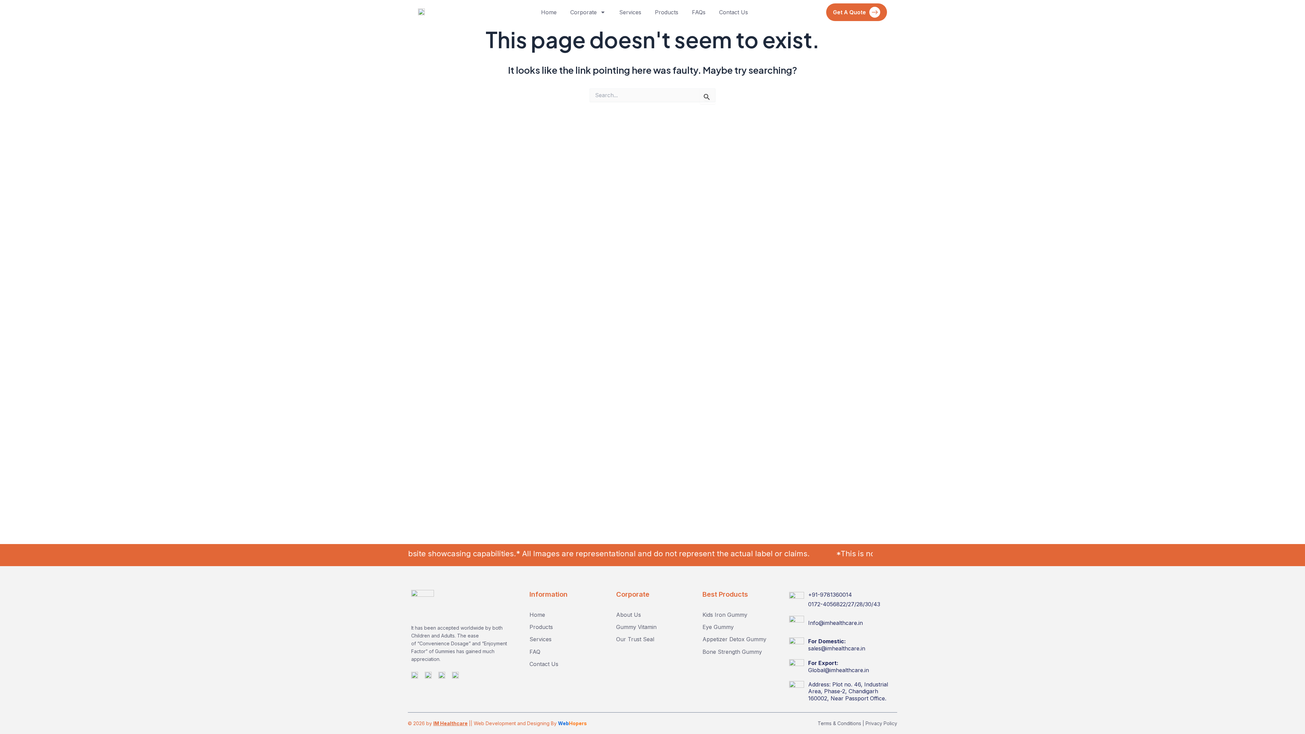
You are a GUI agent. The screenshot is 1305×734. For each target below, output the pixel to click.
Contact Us (733, 12)
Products (666, 12)
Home (549, 12)
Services (630, 12)
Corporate (583, 12)
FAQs (699, 12)
